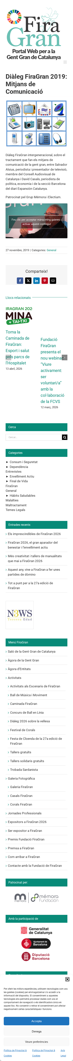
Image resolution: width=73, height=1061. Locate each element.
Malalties (12, 500)
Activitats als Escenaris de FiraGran (35, 686)
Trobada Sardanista (24, 770)
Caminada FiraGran (23, 704)
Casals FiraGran (21, 796)
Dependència (19, 467)
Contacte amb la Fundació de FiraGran (35, 866)
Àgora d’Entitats (19, 669)
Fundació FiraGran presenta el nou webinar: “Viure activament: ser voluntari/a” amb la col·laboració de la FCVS (52, 370)
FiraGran (12, 486)
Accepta (36, 1021)
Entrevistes (14, 471)
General (51, 250)
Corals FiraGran (21, 804)
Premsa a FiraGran (21, 848)
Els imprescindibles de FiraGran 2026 (34, 534)
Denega (36, 1031)
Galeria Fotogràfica (21, 778)
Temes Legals (15, 510)
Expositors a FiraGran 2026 (27, 822)
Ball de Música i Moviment (28, 695)
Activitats (14, 678)
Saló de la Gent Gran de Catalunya (31, 651)
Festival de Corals (22, 730)
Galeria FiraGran (21, 787)
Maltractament (16, 505)
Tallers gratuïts (20, 752)
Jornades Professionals (25, 813)
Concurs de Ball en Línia (27, 712)
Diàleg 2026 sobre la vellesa (30, 721)
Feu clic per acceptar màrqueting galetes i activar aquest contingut (36, 221)
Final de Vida (19, 481)
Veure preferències (36, 1041)
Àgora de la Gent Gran (23, 660)
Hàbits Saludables (22, 495)
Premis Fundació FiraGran (26, 839)
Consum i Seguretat (24, 462)
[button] (67, 979)
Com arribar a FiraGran (24, 857)
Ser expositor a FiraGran (25, 831)
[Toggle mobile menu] (65, 62)
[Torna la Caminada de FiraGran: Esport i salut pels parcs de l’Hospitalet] (19, 307)
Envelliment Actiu (22, 476)
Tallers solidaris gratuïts (27, 761)
